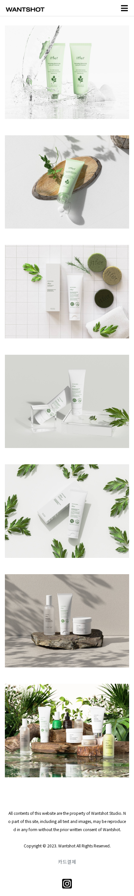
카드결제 (67, 861)
